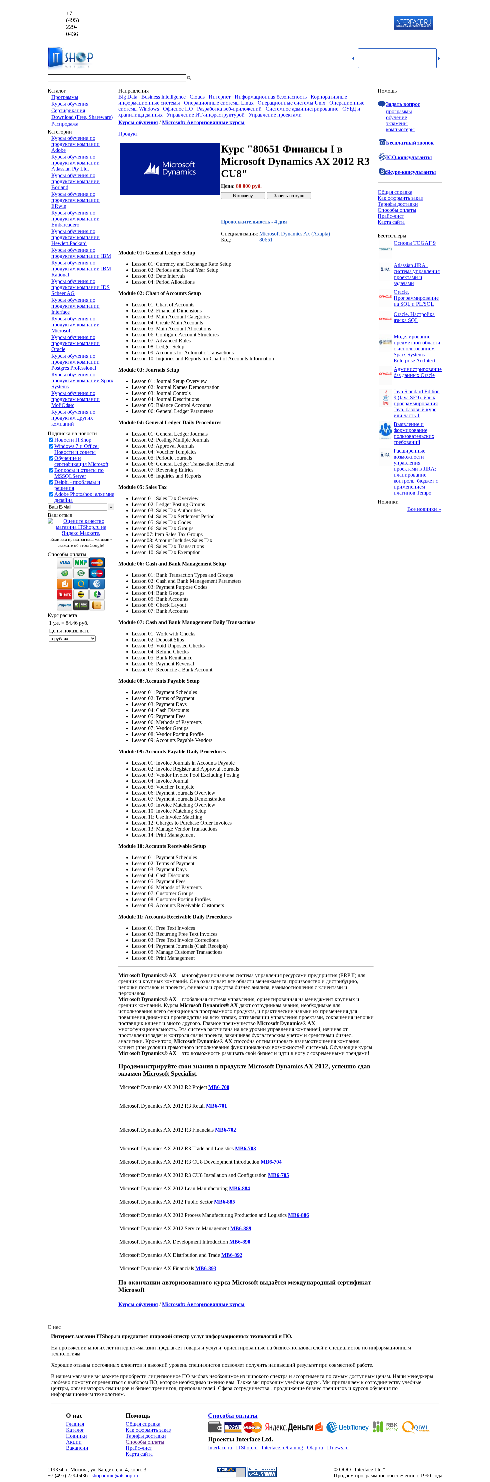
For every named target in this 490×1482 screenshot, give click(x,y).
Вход (436, 78)
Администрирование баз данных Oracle (418, 372)
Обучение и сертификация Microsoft (81, 461)
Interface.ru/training (282, 1447)
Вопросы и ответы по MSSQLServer (79, 473)
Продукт (128, 134)
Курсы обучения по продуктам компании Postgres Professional (75, 362)
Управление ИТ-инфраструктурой (206, 115)
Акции (74, 1442)
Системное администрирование (302, 109)
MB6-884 (239, 1188)
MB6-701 (216, 1106)
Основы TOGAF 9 (415, 243)
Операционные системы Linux (219, 103)
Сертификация (68, 110)
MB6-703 (245, 1148)
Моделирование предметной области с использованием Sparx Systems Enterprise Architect (417, 348)
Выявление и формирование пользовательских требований (414, 433)
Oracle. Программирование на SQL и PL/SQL (416, 298)
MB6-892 (231, 1255)
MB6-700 (218, 1087)
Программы (64, 97)
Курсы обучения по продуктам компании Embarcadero (75, 218)
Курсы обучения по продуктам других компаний (73, 418)
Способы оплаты (397, 210)
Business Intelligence (163, 97)
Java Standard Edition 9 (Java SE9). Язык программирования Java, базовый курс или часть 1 (417, 403)
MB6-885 (224, 1202)
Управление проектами (275, 115)
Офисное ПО (178, 109)
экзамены (397, 123)
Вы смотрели (203, 78)
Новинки (76, 1436)
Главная (75, 1424)
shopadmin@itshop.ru (330, 23)
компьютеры (400, 129)
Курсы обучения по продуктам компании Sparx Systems (82, 380)
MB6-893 (205, 1268)
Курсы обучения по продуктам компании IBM (81, 253)
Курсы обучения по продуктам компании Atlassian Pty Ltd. (75, 163)
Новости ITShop (72, 440)
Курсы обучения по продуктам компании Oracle (75, 343)
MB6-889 (240, 1228)
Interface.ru (220, 1447)
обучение (396, 117)
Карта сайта (391, 222)
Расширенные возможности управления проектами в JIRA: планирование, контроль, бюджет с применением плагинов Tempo (416, 472)
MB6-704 (271, 1162)
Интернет (220, 97)
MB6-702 (225, 1130)
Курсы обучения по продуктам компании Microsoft (75, 324)
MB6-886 (298, 1215)
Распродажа (64, 124)
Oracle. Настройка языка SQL (414, 317)
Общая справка (395, 192)
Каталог (75, 1430)
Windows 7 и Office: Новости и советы (76, 449)
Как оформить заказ (400, 198)
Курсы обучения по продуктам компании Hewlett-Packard (75, 237)
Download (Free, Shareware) (82, 117)
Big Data (127, 97)
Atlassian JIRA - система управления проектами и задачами (417, 274)
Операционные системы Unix (291, 103)
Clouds (197, 97)
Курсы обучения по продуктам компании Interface (75, 306)
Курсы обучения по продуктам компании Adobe (75, 144)
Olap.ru (315, 1447)
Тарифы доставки (398, 204)
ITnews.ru (338, 1447)
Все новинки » (424, 509)
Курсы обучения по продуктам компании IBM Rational (81, 268)
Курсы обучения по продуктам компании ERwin (75, 200)
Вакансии (77, 1448)
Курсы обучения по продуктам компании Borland (75, 181)
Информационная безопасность (271, 97)
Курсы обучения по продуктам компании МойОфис (75, 399)
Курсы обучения (69, 104)
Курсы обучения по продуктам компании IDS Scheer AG (80, 287)
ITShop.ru (247, 1447)
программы (399, 111)
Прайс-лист (391, 216)
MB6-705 (278, 1175)
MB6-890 (239, 1242)
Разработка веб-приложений (229, 109)
